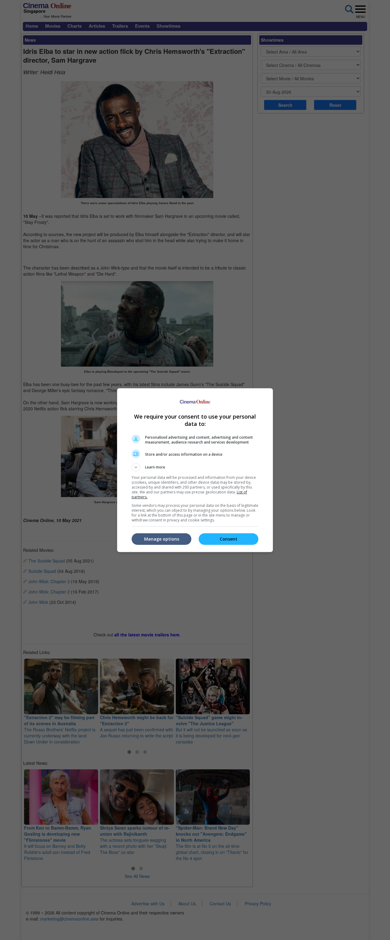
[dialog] (195, 470)
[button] (195, 467)
